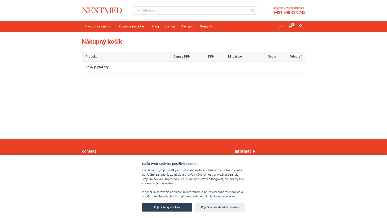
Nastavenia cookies (222, 196)
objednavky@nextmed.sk (289, 7)
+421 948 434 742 (289, 12)
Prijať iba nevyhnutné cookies (220, 207)
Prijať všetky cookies (167, 207)
